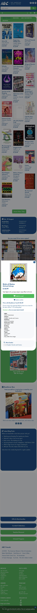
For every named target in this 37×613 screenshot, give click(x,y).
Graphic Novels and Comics (14, 345)
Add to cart (19, 296)
